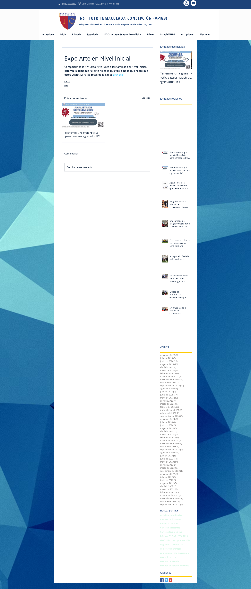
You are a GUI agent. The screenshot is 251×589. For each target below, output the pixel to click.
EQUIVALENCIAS (168, 536)
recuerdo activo (168, 557)
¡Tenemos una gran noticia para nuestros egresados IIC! (82, 134)
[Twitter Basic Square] (166, 580)
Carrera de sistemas (170, 527)
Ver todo (146, 97)
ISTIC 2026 (165, 540)
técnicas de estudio (170, 561)
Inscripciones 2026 (181, 540)
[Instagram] (186, 3)
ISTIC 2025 (183, 536)
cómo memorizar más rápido (174, 553)
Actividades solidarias (171, 515)
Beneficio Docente (169, 523)
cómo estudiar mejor (170, 548)
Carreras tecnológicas (171, 532)
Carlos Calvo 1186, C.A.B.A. (91, 3)
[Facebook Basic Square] (162, 580)
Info (66, 85)
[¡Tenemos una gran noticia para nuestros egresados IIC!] (83, 115)
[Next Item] (187, 60)
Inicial (67, 81)
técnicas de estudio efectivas (174, 565)
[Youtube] (193, 3)
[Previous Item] (165, 60)
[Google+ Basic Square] (170, 580)
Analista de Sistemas (170, 519)
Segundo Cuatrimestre (171, 544)
